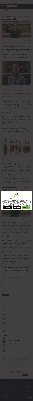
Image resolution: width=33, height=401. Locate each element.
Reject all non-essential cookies (17, 207)
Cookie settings (8, 207)
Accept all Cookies (25, 207)
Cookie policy (28, 205)
